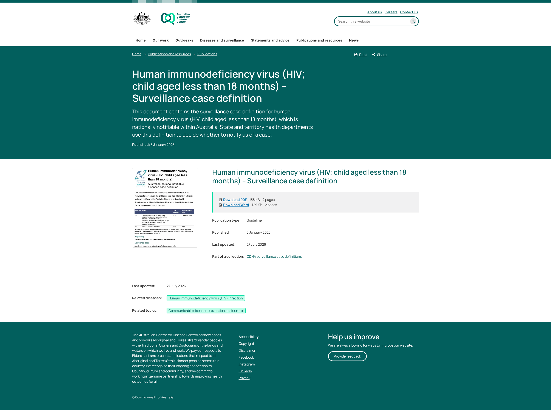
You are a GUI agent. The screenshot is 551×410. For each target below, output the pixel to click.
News (354, 40)
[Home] (161, 18)
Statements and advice (270, 40)
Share (382, 54)
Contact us (409, 12)
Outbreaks (184, 40)
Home (141, 40)
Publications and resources (319, 40)
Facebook (246, 357)
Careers (391, 12)
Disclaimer (247, 350)
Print (363, 54)
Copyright (246, 343)
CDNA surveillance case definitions (274, 256)
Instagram (247, 364)
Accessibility (248, 336)
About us (374, 12)
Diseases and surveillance (222, 40)
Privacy (244, 378)
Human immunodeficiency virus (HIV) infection (206, 298)
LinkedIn (245, 371)
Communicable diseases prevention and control (206, 310)
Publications (207, 54)
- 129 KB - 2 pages (250, 204)
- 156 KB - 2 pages (249, 199)
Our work (161, 40)
